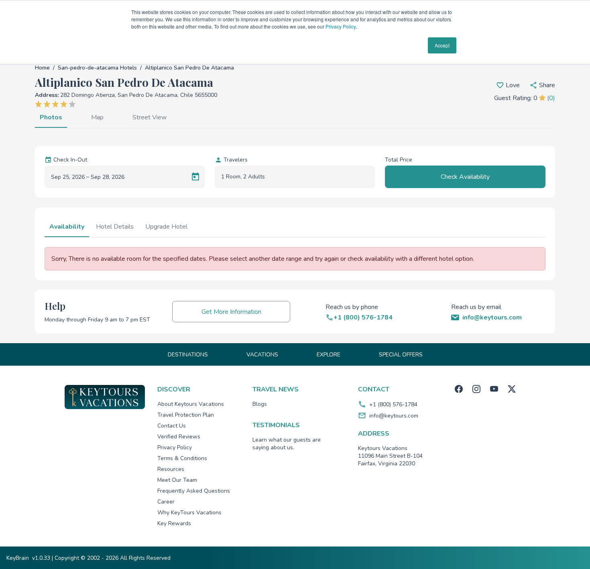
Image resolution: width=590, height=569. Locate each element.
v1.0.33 (41, 558)
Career (166, 502)
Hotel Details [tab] (115, 226)
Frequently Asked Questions (193, 491)
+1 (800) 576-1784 (393, 404)
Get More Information (231, 311)
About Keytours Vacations (190, 404)
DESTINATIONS (188, 354)
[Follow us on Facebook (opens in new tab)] (459, 389)
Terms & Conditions (182, 458)
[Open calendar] (195, 176)
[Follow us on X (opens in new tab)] (512, 389)
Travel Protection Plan (185, 415)
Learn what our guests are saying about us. (286, 443)
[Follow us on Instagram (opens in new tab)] (476, 389)
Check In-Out (70, 160)
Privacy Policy (341, 26)
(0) (551, 98)
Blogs (259, 404)
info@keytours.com (393, 416)
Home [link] (42, 68)
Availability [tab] (66, 226)
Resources (170, 469)
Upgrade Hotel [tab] (166, 226)
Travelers (236, 160)
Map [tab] (97, 117)
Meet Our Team (177, 480)
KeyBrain (17, 558)
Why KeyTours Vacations (189, 512)
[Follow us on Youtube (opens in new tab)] (494, 389)
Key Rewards (174, 523)
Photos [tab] (51, 117)
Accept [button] (442, 45)
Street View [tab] (149, 117)
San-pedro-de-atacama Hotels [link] (97, 68)
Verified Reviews (178, 436)
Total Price (398, 160)
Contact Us (171, 426)
